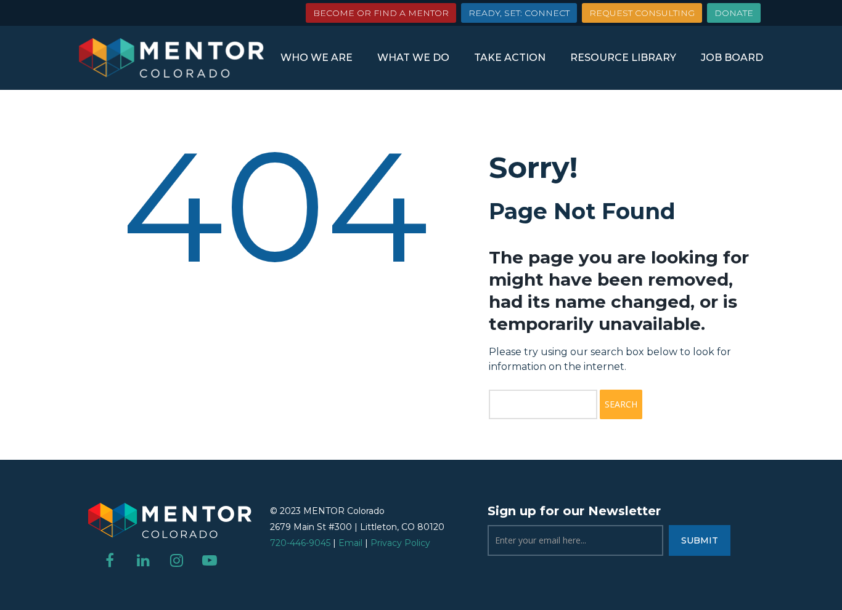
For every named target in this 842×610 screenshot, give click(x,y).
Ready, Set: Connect (519, 12)
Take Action (510, 57)
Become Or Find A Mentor (381, 12)
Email (350, 542)
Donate (733, 12)
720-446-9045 (300, 542)
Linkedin (143, 560)
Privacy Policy (400, 542)
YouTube (209, 560)
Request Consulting (642, 12)
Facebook (109, 560)
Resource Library (623, 57)
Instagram (176, 560)
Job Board (732, 57)
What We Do (413, 57)
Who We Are (316, 57)
